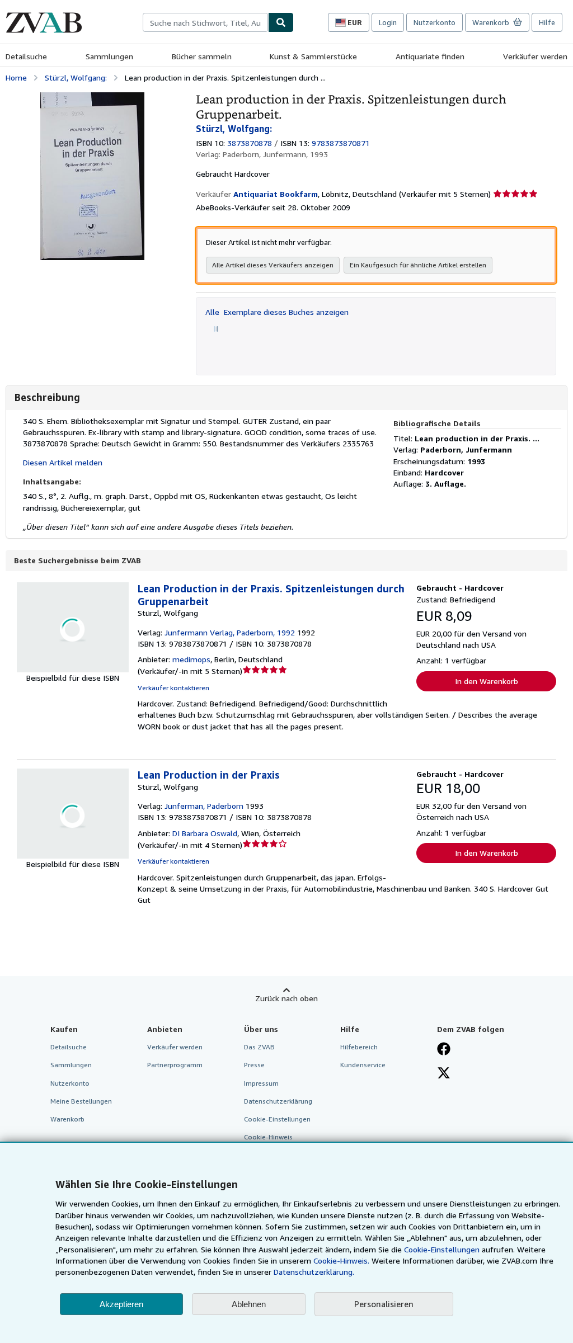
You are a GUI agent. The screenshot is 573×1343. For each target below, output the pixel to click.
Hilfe (547, 22)
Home (16, 77)
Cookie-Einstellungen (442, 1249)
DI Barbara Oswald (204, 833)
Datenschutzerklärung (278, 1101)
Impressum (261, 1083)
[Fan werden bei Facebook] (443, 1050)
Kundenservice (363, 1065)
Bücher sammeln (202, 56)
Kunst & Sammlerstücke (313, 56)
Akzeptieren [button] (121, 1304)
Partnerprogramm (175, 1065)
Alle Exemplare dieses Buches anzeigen (277, 312)
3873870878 (249, 143)
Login (388, 22)
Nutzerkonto (434, 22)
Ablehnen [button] (249, 1304)
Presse (254, 1065)
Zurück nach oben (286, 998)
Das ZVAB (259, 1047)
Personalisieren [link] (384, 1304)
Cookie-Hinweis (268, 1137)
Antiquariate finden (430, 56)
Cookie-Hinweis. (341, 1260)
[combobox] (205, 22)
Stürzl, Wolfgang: (76, 77)
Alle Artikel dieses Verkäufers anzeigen (273, 265)
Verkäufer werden (535, 56)
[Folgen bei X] (443, 1074)
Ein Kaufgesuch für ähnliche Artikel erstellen (418, 265)
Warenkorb (67, 1119)
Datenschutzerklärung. (314, 1271)
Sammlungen (109, 56)
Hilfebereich (359, 1047)
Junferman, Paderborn (204, 805)
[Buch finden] (281, 22)
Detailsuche (26, 56)
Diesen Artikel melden (62, 462)
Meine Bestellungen (81, 1101)
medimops (191, 659)
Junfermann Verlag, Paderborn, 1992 (230, 632)
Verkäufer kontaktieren (173, 688)
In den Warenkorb (486, 681)
